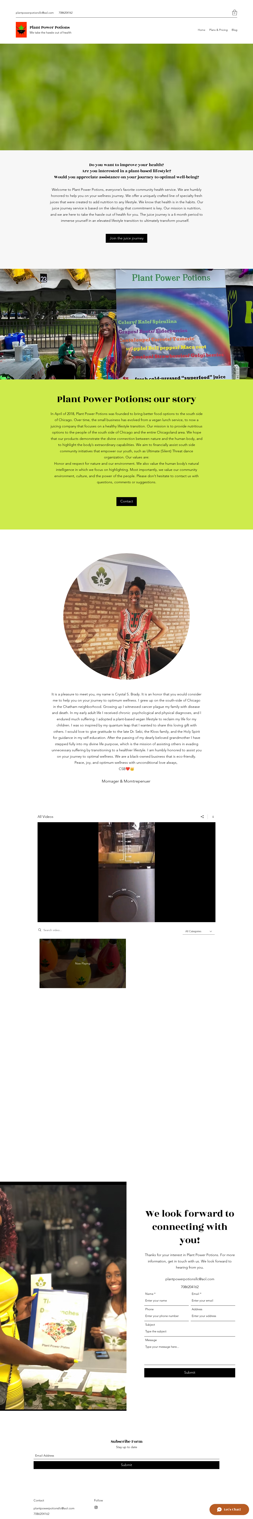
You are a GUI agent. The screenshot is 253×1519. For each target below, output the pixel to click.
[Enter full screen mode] (210, 916)
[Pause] (42, 916)
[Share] (202, 816)
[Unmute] (49, 916)
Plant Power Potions (50, 27)
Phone (149, 1309)
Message (151, 1339)
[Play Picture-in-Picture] (203, 916)
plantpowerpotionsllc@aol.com (35, 12)
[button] (234, 12)
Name (149, 1293)
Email (195, 1293)
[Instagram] (96, 1507)
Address (197, 1309)
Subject (150, 1324)
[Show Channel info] (211, 816)
